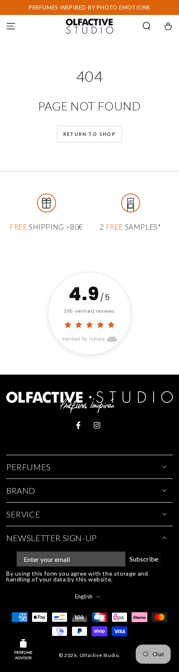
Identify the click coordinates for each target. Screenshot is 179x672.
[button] (146, 26)
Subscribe (143, 559)
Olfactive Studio (99, 655)
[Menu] (11, 26)
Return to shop (89, 134)
